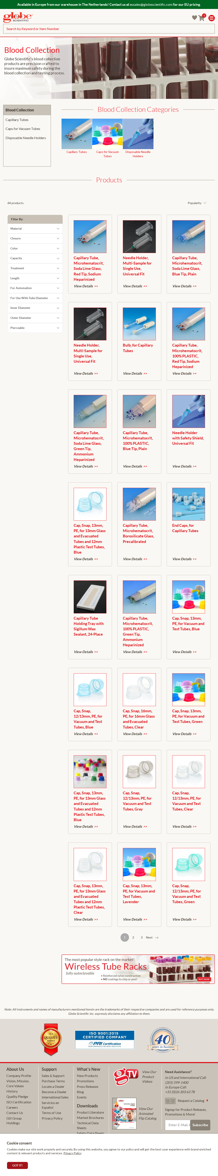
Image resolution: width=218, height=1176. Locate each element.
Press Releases (87, 1086)
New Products (87, 1076)
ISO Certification (18, 1102)
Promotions (85, 1081)
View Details (83, 286)
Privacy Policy (72, 1153)
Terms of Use (51, 1113)
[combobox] (109, 28)
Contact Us (14, 1113)
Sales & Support (53, 1076)
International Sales (55, 1097)
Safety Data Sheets (90, 1133)
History (12, 1091)
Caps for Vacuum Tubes (23, 129)
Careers (12, 1107)
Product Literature (90, 1112)
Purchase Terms (53, 1081)
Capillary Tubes (17, 120)
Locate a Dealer (53, 1086)
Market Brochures (90, 1118)
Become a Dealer (54, 1092)
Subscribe (200, 1125)
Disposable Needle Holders (26, 138)
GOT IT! (17, 1165)
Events (82, 1097)
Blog (80, 1092)
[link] (18, 18)
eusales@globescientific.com (151, 4)
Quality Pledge (17, 1096)
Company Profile (18, 1076)
